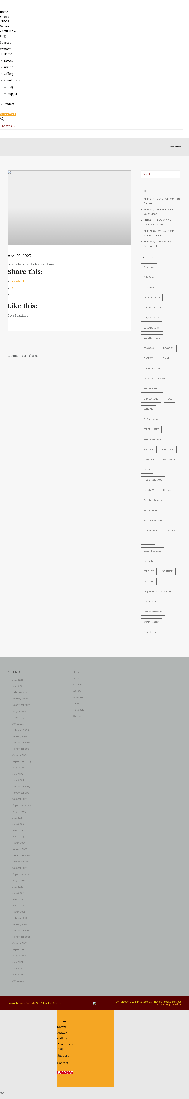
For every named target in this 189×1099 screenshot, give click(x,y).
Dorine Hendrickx (152, 368)
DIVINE (166, 358)
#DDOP (4, 21)
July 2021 (17, 962)
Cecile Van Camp (152, 297)
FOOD (169, 399)
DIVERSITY (149, 358)
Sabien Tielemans (152, 551)
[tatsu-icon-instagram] (84, 1085)
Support (5, 42)
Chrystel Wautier (151, 318)
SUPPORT (8, 114)
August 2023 (19, 811)
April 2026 (18, 686)
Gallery (5, 26)
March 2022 (18, 911)
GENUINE (148, 409)
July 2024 (17, 773)
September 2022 (21, 874)
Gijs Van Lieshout (152, 419)
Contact (5, 49)
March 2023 (18, 842)
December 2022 (21, 855)
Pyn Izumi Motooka (153, 520)
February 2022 (20, 918)
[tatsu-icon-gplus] (84, 1082)
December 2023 (21, 786)
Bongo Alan (149, 287)
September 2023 (21, 805)
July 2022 (17, 886)
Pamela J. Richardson (154, 500)
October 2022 (19, 868)
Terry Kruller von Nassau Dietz (158, 591)
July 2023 (17, 817)
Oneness (167, 490)
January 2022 (19, 924)
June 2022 (18, 893)
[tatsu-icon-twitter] (84, 1076)
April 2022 (18, 905)
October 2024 (20, 755)
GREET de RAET (151, 429)
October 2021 (19, 943)
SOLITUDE (167, 571)
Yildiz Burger (150, 632)
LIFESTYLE (149, 460)
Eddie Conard (26, 1003)
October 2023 (19, 799)
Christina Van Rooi (152, 307)
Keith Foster (168, 449)
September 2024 (21, 761)
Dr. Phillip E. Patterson (154, 378)
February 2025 (20, 730)
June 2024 (18, 780)
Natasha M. (149, 490)
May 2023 (17, 830)
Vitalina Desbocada (153, 612)
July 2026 (17, 679)
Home (4, 12)
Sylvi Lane (149, 581)
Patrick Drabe (150, 510)
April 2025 (18, 723)
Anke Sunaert (150, 277)
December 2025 (21, 705)
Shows (4, 17)
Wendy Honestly (151, 622)
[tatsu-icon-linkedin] (84, 1079)
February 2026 (20, 692)
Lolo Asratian (169, 460)
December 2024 (21, 742)
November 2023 (21, 792)
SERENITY (149, 571)
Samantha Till (150, 561)
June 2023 (18, 824)
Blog (3, 36)
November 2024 (21, 748)
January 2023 (19, 849)
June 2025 (18, 717)
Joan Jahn (149, 449)
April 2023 (18, 836)
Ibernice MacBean (152, 439)
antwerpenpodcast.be (169, 1004)
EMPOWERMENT (152, 389)
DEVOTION (168, 348)
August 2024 (19, 767)
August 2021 (19, 955)
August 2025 (19, 711)
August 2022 (19, 880)
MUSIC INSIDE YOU (153, 480)
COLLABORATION (152, 328)
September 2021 (21, 949)
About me (6, 31)
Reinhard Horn (150, 530)
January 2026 (20, 698)
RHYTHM (148, 541)
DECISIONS (149, 348)
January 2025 (19, 736)
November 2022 (21, 861)
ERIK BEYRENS (151, 399)
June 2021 (18, 968)
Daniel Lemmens (152, 338)
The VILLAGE (150, 601)
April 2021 (18, 980)
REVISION (171, 530)
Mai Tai (147, 470)
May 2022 (17, 899)
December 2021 (21, 930)
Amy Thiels (149, 267)
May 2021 (17, 974)
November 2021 (21, 936)
